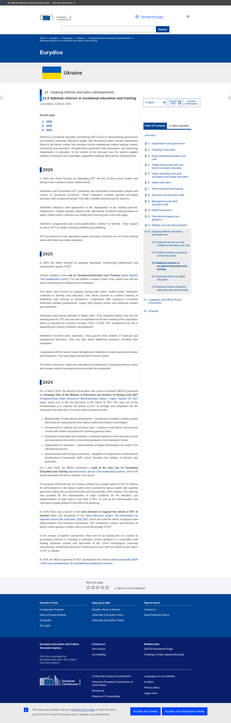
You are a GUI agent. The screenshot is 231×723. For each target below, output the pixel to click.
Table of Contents (154, 126)
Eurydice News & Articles (106, 609)
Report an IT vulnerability (106, 696)
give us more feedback (131, 588)
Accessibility (99, 654)
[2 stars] (90, 587)
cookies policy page (83, 709)
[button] (188, 16)
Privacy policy (152, 687)
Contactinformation (191, 102)
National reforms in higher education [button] (230, 97)
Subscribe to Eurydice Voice (107, 615)
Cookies (148, 682)
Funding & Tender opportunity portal (164, 654)
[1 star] (88, 587)
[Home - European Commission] (76, 16)
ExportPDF (173, 102)
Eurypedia (68, 38)
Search (162, 29)
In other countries (179, 126)
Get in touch (98, 649)
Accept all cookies (145, 711)
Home (43, 38)
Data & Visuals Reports (53, 615)
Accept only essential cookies (184, 711)
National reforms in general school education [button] (1, 97)
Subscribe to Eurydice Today (108, 620)
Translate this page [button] (151, 16)
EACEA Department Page (158, 649)
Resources (98, 690)
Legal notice (151, 693)
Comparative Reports (51, 609)
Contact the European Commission (111, 676)
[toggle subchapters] (145, 144)
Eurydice (54, 38)
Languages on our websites (159, 676)
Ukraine (80, 38)
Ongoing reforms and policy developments (109, 38)
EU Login (45, 625)
